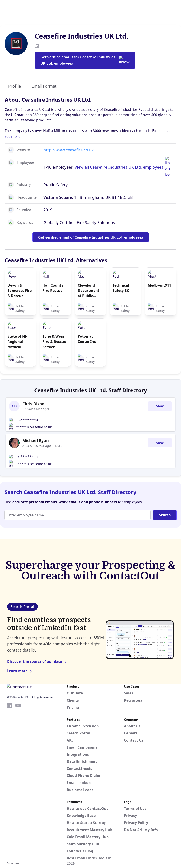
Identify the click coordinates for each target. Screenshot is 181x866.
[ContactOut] (28, 7)
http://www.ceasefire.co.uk (68, 150)
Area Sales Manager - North (43, 446)
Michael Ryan (35, 440)
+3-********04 (27, 420)
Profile (14, 86)
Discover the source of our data (34, 661)
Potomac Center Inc (87, 339)
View (160, 406)
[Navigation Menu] (170, 7)
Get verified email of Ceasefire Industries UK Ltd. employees (90, 237)
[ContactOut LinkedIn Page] (9, 781)
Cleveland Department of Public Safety (88, 290)
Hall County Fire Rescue (53, 288)
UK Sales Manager (35, 409)
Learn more (17, 670)
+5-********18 (27, 457)
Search (165, 514)
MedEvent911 (159, 285)
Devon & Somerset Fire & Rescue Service (20, 290)
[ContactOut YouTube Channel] (18, 781)
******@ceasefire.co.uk (34, 427)
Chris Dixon (33, 403)
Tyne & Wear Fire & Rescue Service (54, 341)
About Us (132, 726)
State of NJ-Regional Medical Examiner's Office (17, 342)
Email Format (44, 86)
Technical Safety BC (121, 288)
